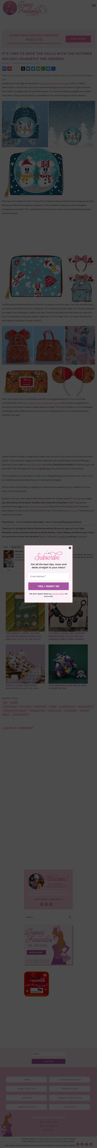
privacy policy (58, 594)
